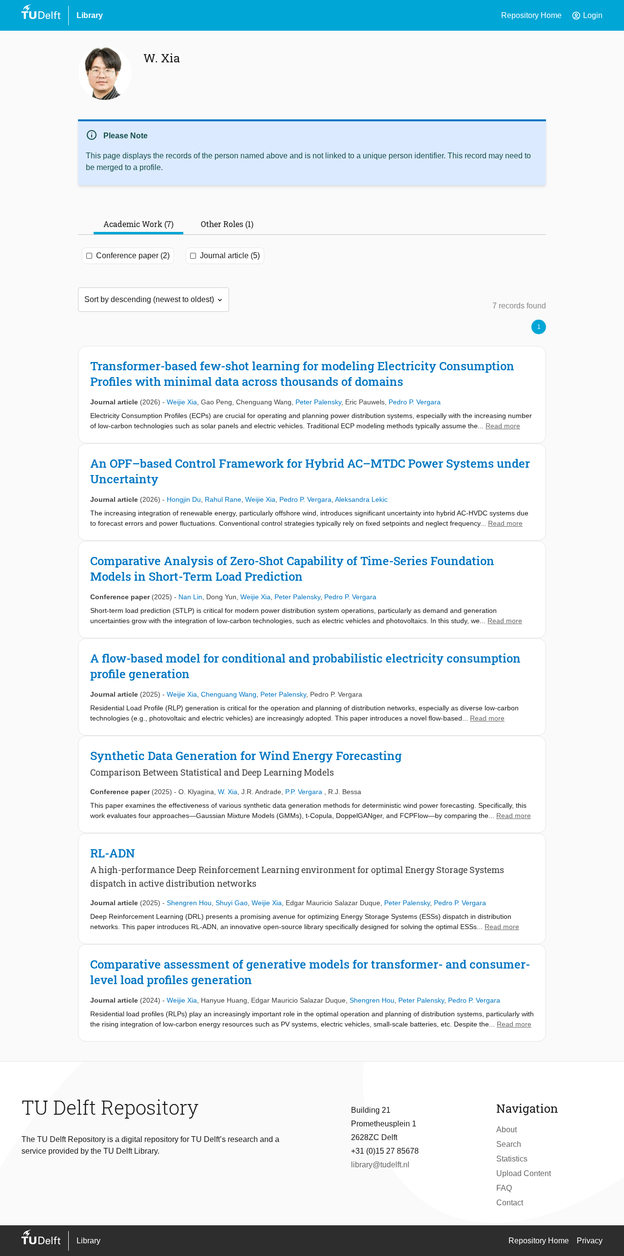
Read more (503, 426)
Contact (509, 1203)
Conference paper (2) (133, 255)
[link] (312, 394)
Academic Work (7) (138, 224)
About (506, 1129)
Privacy (590, 1241)
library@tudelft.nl (380, 1165)
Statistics (511, 1159)
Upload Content (523, 1173)
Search (508, 1144)
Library (90, 15)
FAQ (504, 1188)
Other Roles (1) (227, 224)
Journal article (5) (230, 255)
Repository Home (531, 15)
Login (587, 15)
